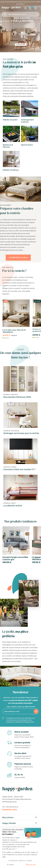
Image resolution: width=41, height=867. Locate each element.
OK (36, 711)
